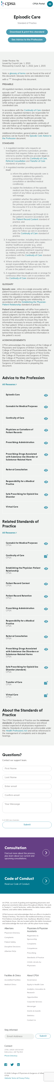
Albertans (9, 929)
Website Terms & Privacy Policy (16, 1078)
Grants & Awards (34, 1011)
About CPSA (33, 976)
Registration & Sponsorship (32, 937)
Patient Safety (10, 942)
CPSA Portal (39, 4)
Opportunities (32, 997)
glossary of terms (17, 73)
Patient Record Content (27, 219)
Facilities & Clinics (12, 976)
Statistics (30, 1016)
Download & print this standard (27, 32)
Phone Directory (10, 1056)
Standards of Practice (35, 958)
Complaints (9, 937)
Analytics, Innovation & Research (36, 991)
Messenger (31, 1006)
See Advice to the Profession (27, 40)
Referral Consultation (15, 161)
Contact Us (31, 1020)
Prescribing (31, 953)
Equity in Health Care (35, 985)
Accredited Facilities (12, 980)
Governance (32, 980)
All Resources (9, 385)
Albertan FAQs (10, 951)
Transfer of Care (37, 161)
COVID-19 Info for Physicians (34, 964)
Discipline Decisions (12, 947)
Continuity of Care (32, 110)
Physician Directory (12, 933)
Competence (32, 948)
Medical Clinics (10, 985)
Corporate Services (34, 1002)
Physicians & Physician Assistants (37, 930)
